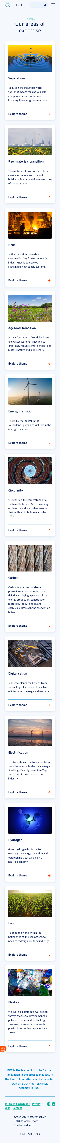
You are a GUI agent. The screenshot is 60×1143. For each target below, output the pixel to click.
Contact (17, 1108)
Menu (51, 5)
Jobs (7, 1108)
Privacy (36, 1103)
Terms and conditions (17, 1103)
